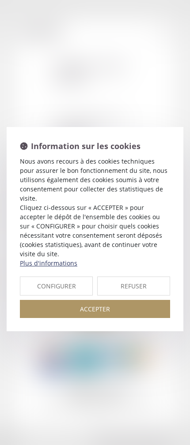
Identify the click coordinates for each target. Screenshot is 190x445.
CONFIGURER (56, 286)
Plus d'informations (48, 263)
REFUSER (134, 286)
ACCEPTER (95, 309)
